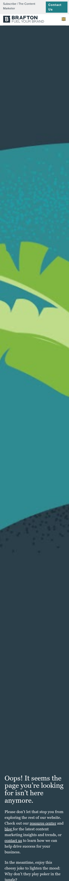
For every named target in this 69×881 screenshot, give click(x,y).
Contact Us (54, 7)
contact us (13, 840)
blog (9, 829)
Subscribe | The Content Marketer (19, 6)
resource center (43, 823)
